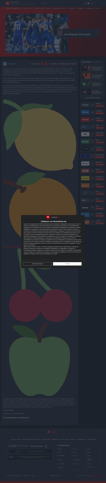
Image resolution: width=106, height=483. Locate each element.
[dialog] (53, 241)
